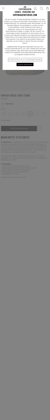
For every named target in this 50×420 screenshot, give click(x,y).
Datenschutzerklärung (30, 37)
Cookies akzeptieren (25, 64)
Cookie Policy (14, 60)
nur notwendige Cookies (32, 60)
